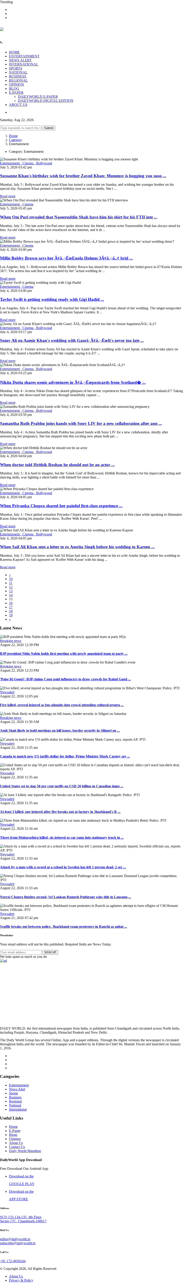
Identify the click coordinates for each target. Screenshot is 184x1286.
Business (15, 1097)
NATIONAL (18, 72)
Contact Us (17, 1147)
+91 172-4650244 (13, 1261)
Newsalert (7, 692)
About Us (16, 1143)
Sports (13, 1093)
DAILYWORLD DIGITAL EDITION (45, 101)
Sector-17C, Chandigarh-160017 (23, 1221)
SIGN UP (50, 952)
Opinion (15, 1139)
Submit (48, 128)
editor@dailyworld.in (15, 1239)
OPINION (16, 84)
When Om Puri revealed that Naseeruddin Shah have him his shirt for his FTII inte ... (78, 217)
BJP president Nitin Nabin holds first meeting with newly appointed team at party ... (63, 653)
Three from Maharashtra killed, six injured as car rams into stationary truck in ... (62, 837)
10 (11, 579)
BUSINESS (17, 76)
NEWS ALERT (20, 60)
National (15, 1105)
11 (10, 583)
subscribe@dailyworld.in (17, 1243)
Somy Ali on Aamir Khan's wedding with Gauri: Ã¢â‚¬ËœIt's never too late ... (72, 340)
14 (11, 595)
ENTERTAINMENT (24, 56)
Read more (7, 196)
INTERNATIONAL (23, 64)
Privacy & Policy (21, 1280)
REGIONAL (18, 80)
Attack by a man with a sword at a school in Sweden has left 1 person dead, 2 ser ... (63, 867)
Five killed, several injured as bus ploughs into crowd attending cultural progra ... (62, 705)
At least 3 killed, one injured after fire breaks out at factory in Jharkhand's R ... (60, 812)
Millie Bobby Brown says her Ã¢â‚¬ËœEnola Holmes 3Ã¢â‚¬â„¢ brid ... (66, 258)
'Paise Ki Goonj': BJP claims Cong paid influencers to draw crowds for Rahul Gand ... (65, 679)
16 (11, 603)
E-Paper (14, 1131)
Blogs (13, 1135)
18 (11, 611)
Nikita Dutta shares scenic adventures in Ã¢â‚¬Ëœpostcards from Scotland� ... (73, 382)
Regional (15, 1101)
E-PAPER (16, 92)
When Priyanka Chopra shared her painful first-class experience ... (61, 505)
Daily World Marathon (25, 1151)
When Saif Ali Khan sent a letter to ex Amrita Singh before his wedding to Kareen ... (77, 546)
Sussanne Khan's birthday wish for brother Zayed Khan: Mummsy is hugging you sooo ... (83, 175)
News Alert (17, 1089)
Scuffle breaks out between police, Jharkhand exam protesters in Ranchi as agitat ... (63, 926)
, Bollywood (43, 163)
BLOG (14, 88)
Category (15, 140)
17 (11, 607)
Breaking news (10, 641)
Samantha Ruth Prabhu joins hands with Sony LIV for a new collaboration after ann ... (81, 423)
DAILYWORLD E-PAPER (38, 96)
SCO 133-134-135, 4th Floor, (21, 1217)
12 (11, 587)
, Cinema (27, 163)
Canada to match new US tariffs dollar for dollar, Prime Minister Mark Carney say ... (65, 756)
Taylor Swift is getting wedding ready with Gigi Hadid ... (52, 299)
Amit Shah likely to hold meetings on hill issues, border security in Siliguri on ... (60, 730)
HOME (14, 52)
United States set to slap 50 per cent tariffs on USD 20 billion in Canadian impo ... (61, 786)
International (18, 1109)
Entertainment (10, 163)
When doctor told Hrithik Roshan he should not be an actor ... (57, 464)
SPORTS (15, 68)
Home (13, 136)
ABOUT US (18, 105)
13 (11, 591)
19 (11, 615)
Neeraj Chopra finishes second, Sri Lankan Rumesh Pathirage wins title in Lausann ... (65, 897)
